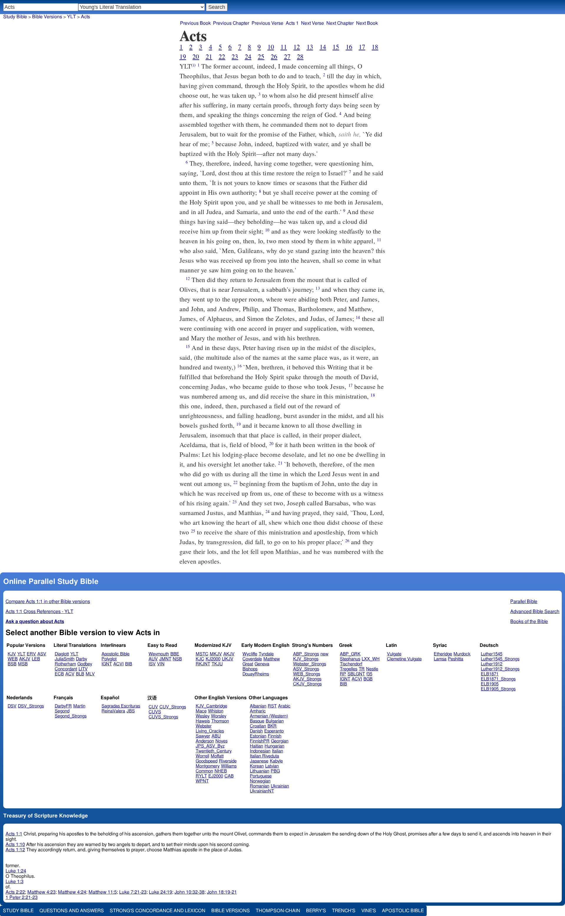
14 (323, 46)
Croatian (258, 726)
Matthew (271, 659)
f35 (369, 674)
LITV (83, 669)
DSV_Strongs (31, 706)
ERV (31, 654)
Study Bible (15, 16)
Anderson (205, 741)
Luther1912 (491, 664)
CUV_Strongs (172, 707)
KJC (200, 659)
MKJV (216, 654)
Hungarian (274, 746)
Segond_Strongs (71, 716)
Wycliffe (249, 654)
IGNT (107, 664)
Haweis (203, 721)
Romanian (259, 786)
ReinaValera (113, 711)
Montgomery (208, 766)
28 (300, 56)
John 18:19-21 (222, 892)
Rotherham (65, 664)
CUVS (155, 712)
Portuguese (261, 776)
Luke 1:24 (16, 871)
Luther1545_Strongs (500, 659)
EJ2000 (215, 776)
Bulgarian (275, 721)
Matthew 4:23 (41, 892)
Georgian (279, 741)
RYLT (201, 776)
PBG (275, 771)
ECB (59, 674)
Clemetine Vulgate (404, 659)
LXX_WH (371, 659)
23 (235, 56)
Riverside (228, 761)
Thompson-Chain (278, 910)
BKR (272, 726)
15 (336, 46)
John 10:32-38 (190, 892)
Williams (229, 766)
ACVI (118, 664)
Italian (277, 751)
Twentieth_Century (214, 751)
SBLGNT (356, 674)
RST (272, 706)
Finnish (274, 736)
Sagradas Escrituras (121, 706)
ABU (216, 736)
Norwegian (260, 781)
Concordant (66, 669)
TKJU (217, 664)
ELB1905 (489, 684)
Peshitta (455, 659)
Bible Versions (47, 16)
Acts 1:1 (14, 834)
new (324, 654)
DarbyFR (63, 706)
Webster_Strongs (309, 664)
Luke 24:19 (160, 892)
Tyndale (266, 654)
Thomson (220, 721)
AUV (153, 659)
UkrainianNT (262, 791)
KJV (12, 654)
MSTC (202, 654)
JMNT (165, 659)
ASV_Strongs (306, 669)
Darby (81, 659)
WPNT (202, 781)
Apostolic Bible (403, 910)
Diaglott (62, 654)
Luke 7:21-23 (133, 892)
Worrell (202, 756)
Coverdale (252, 659)
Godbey (84, 664)
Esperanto (274, 731)
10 (270, 46)
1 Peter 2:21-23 (22, 897)
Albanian (258, 706)
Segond (62, 711)
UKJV (227, 659)
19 (183, 56)
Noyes (221, 741)
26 (274, 56)
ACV (69, 674)
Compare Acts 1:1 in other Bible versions (48, 601)
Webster (204, 726)
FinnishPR (260, 741)
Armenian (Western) (269, 716)
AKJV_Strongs (307, 679)
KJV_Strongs (305, 659)
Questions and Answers (71, 910)
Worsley (218, 716)
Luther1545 (491, 654)
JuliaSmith (64, 659)
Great (247, 664)
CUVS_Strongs (163, 717)
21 (209, 56)
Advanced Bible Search (534, 611)
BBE (174, 654)
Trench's (343, 910)
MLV (90, 674)
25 (261, 56)
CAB (229, 776)
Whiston (215, 711)
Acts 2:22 (15, 892)
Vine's (368, 910)
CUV (153, 707)
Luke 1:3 (15, 881)
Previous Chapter (231, 23)
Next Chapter (340, 23)
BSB (12, 664)
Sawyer (203, 736)
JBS (131, 711)
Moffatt (217, 756)
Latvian (272, 766)
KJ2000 (213, 659)
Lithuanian (259, 771)
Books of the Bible (529, 621)
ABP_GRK (350, 654)
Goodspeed (206, 761)
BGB (368, 679)
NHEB (221, 771)
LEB (36, 659)
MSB (23, 664)
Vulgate (394, 654)
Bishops (249, 669)
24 (248, 56)
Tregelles (348, 669)
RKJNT (203, 664)
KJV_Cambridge (211, 706)
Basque (257, 721)
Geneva (262, 664)
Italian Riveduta (264, 756)
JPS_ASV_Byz (210, 746)
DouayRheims (255, 674)
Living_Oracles (210, 731)
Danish (256, 731)
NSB (177, 659)
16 (349, 46)
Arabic (284, 706)
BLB (80, 674)
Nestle (372, 669)
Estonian (258, 736)
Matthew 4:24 (72, 892)
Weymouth (159, 654)
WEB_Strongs (306, 674)
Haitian (256, 746)
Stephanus (350, 659)
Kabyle (276, 761)
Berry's (316, 910)
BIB (128, 664)
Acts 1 (292, 23)
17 (362, 46)
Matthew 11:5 (103, 892)
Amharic (258, 711)
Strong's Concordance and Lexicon (157, 910)
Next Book (367, 23)
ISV (152, 664)
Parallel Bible (523, 601)
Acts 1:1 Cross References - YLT (39, 611)
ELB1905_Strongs (498, 689)
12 (296, 46)
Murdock (462, 654)
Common (204, 771)
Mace (201, 711)
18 (375, 46)
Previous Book (195, 23)
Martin (79, 706)
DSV (12, 706)
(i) (193, 65)
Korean (257, 766)
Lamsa (440, 659)
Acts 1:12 (15, 849)
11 (283, 46)
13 (310, 46)
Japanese (259, 761)
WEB (13, 659)
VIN (160, 664)
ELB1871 (489, 674)
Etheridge (443, 654)
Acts (85, 16)
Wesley (203, 716)
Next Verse (312, 23)
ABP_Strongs (306, 654)
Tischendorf (351, 664)
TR (362, 669)
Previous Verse (267, 23)
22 (222, 56)
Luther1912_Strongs (500, 669)
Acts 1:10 (15, 844)
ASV (41, 654)
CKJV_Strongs (307, 684)
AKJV (24, 659)
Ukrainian (280, 786)
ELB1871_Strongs (498, 679)
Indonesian (260, 751)
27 (287, 56)
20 (195, 56)
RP (343, 674)
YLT (71, 16)
